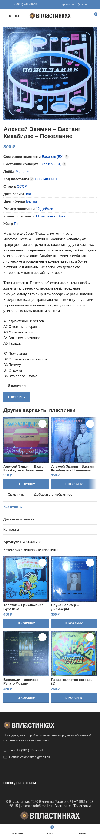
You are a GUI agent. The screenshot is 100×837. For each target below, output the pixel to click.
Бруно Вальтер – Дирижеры (65, 606)
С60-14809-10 (46, 179)
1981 (29, 194)
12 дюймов (44, 209)
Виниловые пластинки (40, 550)
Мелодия (23, 171)
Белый (31, 201)
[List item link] (50, 750)
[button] (26, 484)
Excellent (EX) (53, 157)
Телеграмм (82, 806)
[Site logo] (50, 15)
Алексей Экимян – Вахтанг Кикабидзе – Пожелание (25, 468)
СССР (22, 186)
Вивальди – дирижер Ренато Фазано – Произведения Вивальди (24, 683)
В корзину (16, 397)
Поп (17, 224)
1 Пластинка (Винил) (52, 216)
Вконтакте (62, 806)
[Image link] (29, 725)
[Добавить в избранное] (42, 424)
